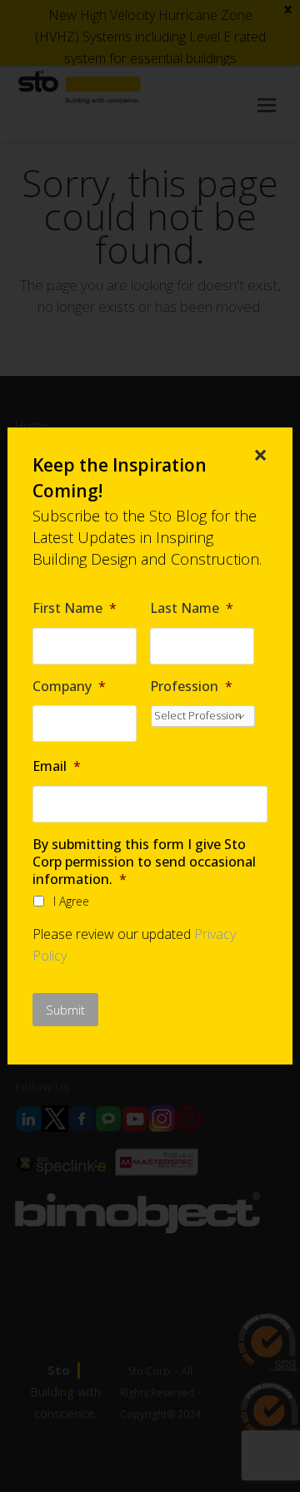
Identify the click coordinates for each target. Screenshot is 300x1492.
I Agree (71, 901)
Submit (65, 1009)
